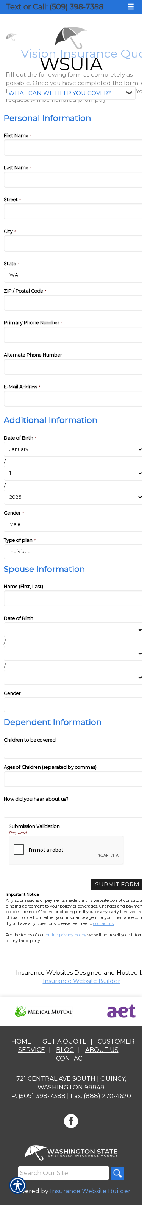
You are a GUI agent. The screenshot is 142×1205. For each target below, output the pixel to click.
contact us (103, 923)
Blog (65, 1049)
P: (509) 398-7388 (38, 1096)
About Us (102, 1049)
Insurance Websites (44, 972)
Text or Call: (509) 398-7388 (54, 6)
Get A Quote (64, 1041)
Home (21, 1041)
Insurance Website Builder (81, 980)
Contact (71, 1058)
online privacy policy (66, 935)
